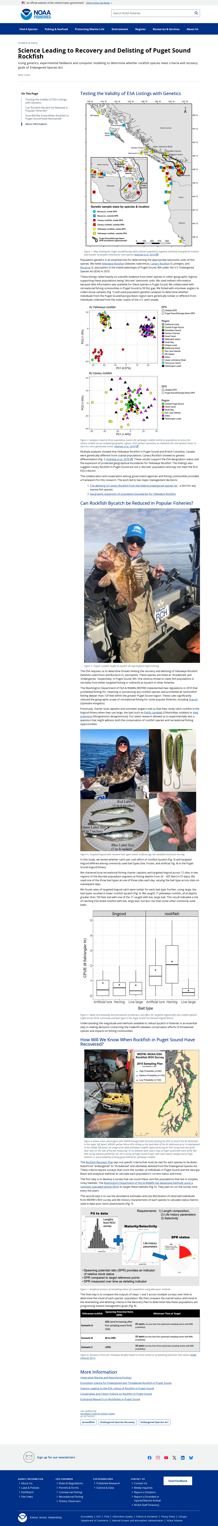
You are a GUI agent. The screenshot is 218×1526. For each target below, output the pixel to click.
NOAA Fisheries (175, 1520)
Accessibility (87, 1516)
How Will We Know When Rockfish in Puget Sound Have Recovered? (47, 117)
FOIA (106, 1516)
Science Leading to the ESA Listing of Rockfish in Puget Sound (117, 1388)
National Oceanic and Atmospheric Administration (137, 1520)
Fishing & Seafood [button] (56, 29)
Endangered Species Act (155, 1422)
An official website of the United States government (68, 2)
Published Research (108, 1483)
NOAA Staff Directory (146, 1505)
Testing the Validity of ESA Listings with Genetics (46, 101)
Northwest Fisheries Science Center (97, 1414)
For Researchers (103, 1479)
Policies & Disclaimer (147, 1516)
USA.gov (182, 1516)
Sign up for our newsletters (56, 1457)
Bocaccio (85, 267)
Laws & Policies (30, 1487)
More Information (36, 124)
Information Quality (123, 1516)
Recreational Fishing (71, 1496)
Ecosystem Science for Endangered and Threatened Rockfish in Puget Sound (125, 1383)
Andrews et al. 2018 (145, 254)
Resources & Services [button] (166, 29)
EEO (98, 1516)
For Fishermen (64, 1479)
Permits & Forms (69, 1487)
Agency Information (30, 1479)
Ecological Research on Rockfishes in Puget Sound (110, 1399)
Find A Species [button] (29, 29)
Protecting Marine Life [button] (89, 29)
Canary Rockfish (160, 263)
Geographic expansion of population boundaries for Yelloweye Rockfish (133, 494)
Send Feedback (177, 1481)
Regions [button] (140, 29)
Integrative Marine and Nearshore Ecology (106, 1377)
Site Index (27, 1496)
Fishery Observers (70, 1501)
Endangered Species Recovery (117, 1422)
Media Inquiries (143, 1487)
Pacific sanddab (153, 712)
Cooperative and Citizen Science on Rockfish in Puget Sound (116, 1394)
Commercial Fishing (70, 1492)
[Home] (35, 13)
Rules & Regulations (71, 1483)
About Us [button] (192, 29)
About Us (26, 1483)
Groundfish (88, 1422)
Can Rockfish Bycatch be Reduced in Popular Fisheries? (46, 109)
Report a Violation (145, 1492)
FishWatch (27, 1492)
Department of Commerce (94, 1520)
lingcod (193, 699)
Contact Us (138, 1479)
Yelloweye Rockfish (113, 263)
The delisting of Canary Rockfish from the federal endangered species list (133, 485)
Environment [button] (120, 29)
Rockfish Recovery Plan (99, 1162)
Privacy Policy (168, 1516)
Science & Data (27, 42)
